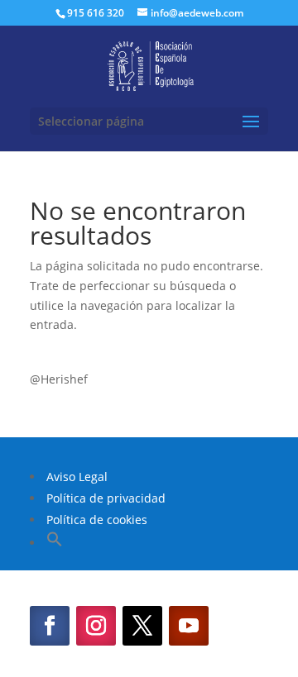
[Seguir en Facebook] (50, 626)
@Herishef (59, 379)
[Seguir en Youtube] (189, 626)
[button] (54, 543)
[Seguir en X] (142, 626)
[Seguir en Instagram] (96, 626)
